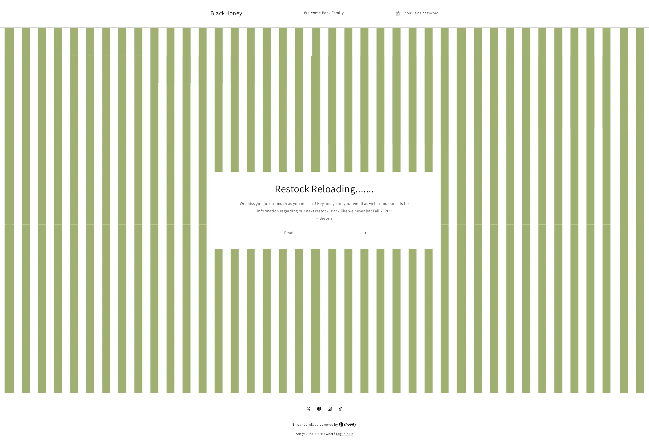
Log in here (344, 434)
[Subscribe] (364, 233)
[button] (417, 13)
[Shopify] (347, 424)
